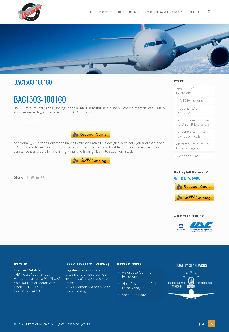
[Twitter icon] (203, 324)
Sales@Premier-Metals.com (35, 282)
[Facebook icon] (199, 324)
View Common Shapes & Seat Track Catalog (87, 289)
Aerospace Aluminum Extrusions (192, 90)
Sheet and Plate (188, 156)
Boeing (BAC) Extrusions (188, 110)
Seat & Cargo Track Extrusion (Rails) (193, 134)
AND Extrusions (191, 100)
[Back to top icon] (211, 323)
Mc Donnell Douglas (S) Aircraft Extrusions (194, 122)
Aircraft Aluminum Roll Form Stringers (193, 146)
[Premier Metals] (30, 11)
